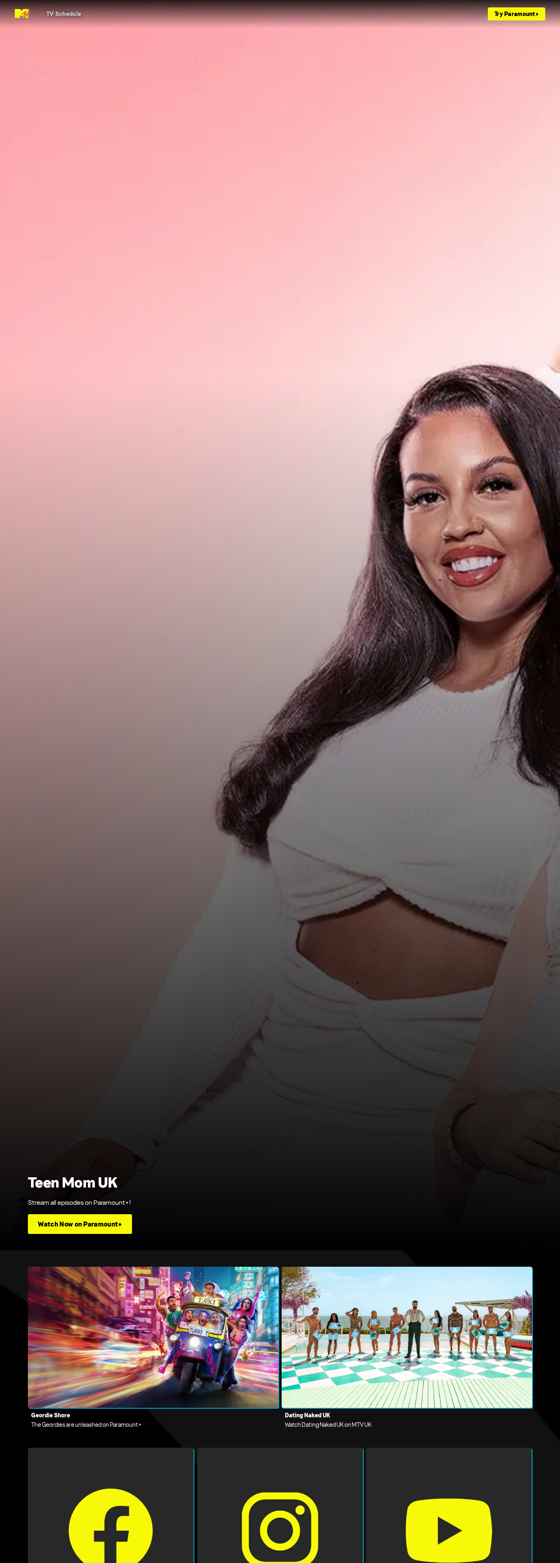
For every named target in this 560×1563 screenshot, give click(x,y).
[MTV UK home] (23, 14)
